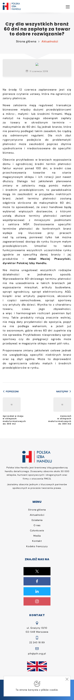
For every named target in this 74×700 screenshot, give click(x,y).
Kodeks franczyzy (37, 546)
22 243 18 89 (37, 642)
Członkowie (37, 530)
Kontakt (37, 540)
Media (37, 535)
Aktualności (49, 41)
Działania (37, 520)
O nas (37, 525)
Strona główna (26, 41)
